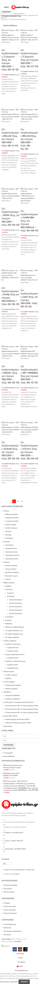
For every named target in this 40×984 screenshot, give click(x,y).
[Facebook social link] (17, 1)
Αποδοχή (24, 982)
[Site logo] (20, 7)
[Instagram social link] (20, 1)
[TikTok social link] (22, 1)
